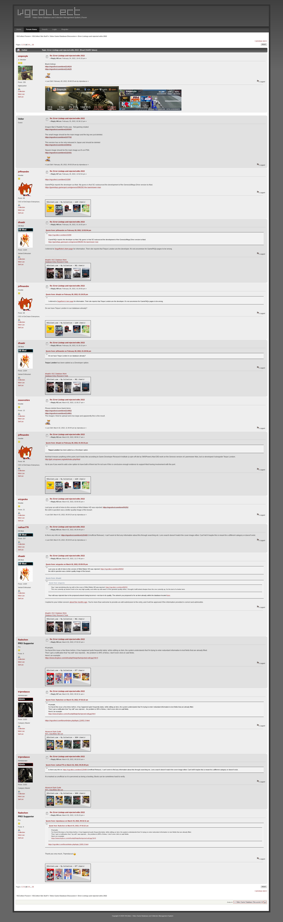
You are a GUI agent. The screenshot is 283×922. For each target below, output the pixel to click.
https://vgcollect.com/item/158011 (58, 145)
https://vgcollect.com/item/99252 (115, 507)
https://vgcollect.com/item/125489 (74, 535)
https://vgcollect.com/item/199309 (58, 129)
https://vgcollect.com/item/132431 (58, 153)
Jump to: (230, 902)
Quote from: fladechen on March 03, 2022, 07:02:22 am (67, 700)
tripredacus (24, 691)
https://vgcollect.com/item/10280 (58, 180)
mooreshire (24, 400)
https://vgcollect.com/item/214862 (58, 411)
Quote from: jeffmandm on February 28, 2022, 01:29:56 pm (68, 351)
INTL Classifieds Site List (54, 734)
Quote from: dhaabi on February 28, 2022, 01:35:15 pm (67, 443)
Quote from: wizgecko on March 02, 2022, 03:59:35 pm (67, 564)
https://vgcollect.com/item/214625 (58, 69)
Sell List (20, 97)
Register (64, 29)
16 (33, 45)
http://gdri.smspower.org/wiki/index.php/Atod (62, 459)
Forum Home (31, 29)
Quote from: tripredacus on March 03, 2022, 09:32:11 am (67, 821)
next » (265, 41)
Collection (21, 91)
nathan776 (23, 527)
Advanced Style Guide (53, 731)
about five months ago (78, 602)
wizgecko (23, 499)
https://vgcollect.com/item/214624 (58, 67)
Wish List (21, 94)
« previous (258, 41)
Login (54, 29)
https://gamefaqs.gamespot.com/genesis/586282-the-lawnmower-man (73, 187)
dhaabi (21, 222)
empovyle (23, 56)
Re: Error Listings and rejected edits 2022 (67, 56)
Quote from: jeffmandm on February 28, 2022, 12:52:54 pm (68, 230)
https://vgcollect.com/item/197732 (58, 137)
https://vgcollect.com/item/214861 (58, 413)
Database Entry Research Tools (56, 262)
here (168, 595)
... (31, 45)
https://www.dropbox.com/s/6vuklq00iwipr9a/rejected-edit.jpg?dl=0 (71, 658)
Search (44, 29)
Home (19, 29)
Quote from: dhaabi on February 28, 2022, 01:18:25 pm (67, 294)
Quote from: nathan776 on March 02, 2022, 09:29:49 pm (67, 765)
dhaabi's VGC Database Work (56, 260)
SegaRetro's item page (64, 249)
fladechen (23, 639)
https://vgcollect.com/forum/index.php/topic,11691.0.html (67, 721)
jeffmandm (23, 171)
